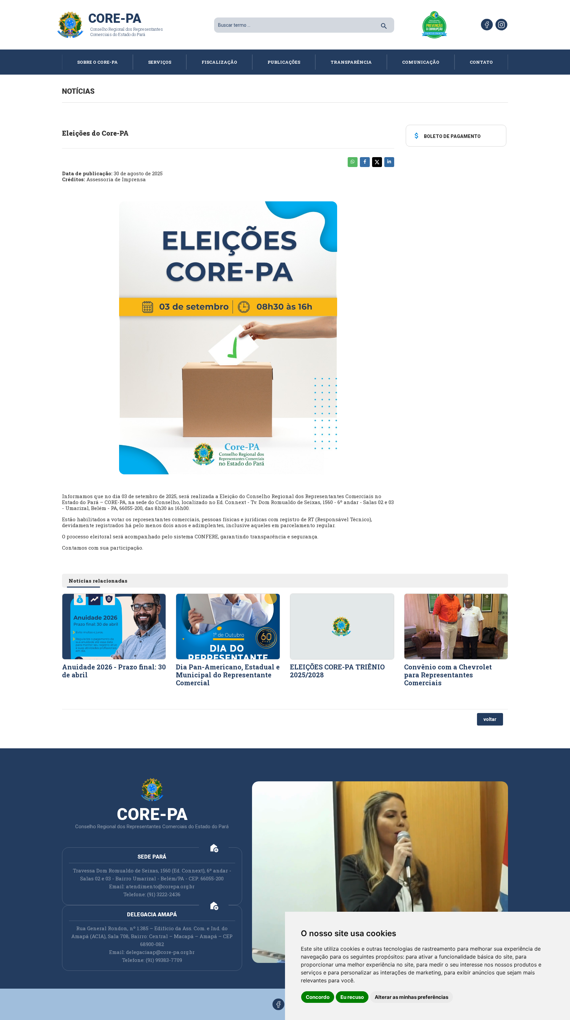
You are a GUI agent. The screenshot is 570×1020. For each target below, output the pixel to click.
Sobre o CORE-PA (97, 62)
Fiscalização (219, 62)
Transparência (351, 62)
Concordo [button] (318, 997)
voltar (490, 719)
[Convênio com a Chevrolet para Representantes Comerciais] (456, 626)
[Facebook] (486, 24)
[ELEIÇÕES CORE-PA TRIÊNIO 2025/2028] (342, 626)
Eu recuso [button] (352, 997)
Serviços (159, 62)
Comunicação (420, 62)
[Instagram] (501, 24)
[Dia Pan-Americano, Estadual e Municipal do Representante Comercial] (228, 626)
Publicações (284, 62)
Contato (481, 62)
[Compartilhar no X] (377, 162)
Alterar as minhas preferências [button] (411, 997)
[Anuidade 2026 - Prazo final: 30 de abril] (114, 626)
